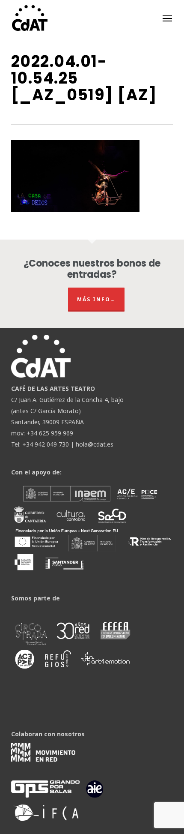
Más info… (96, 299)
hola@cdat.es (94, 444)
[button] (167, 18)
